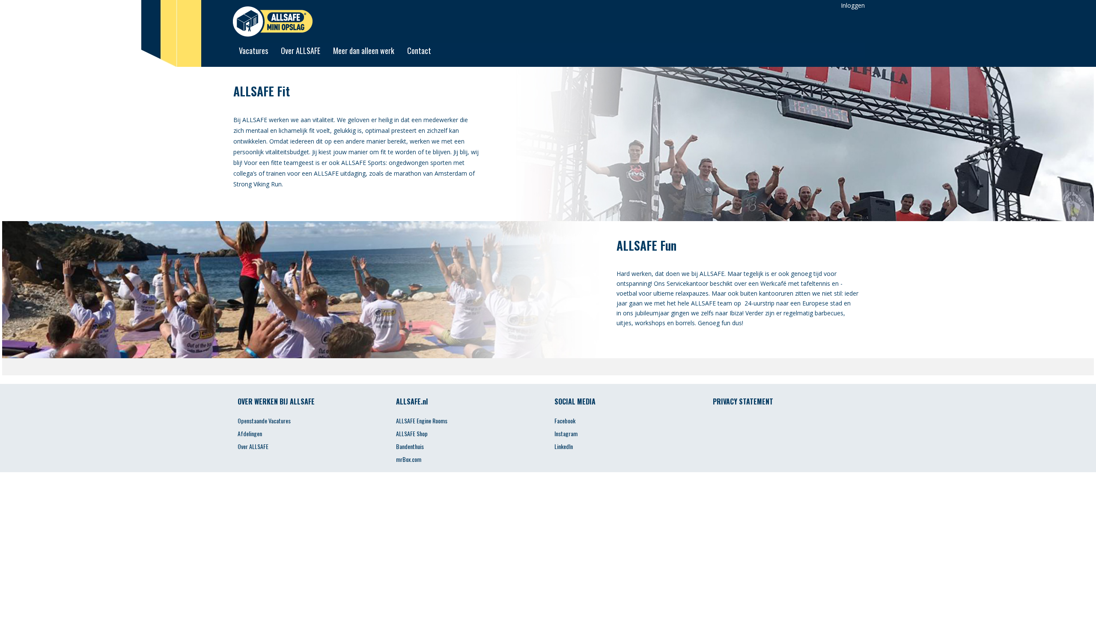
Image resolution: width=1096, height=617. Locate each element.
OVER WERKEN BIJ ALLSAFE (276, 401)
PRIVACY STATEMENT (743, 401)
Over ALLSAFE (300, 50)
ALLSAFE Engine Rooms (421, 420)
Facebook (564, 420)
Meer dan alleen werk (363, 50)
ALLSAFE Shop (412, 433)
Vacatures (253, 50)
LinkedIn (563, 446)
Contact (419, 50)
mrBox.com (408, 459)
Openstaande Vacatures (264, 420)
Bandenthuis (410, 446)
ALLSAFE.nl (412, 401)
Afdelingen (250, 433)
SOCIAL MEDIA (575, 401)
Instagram (566, 433)
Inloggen (853, 5)
